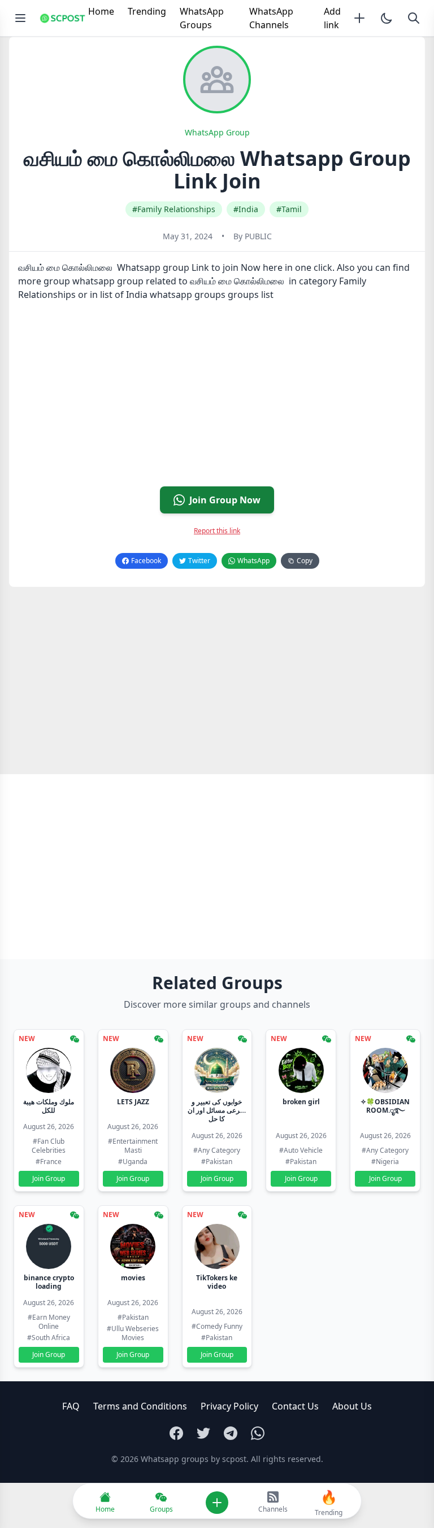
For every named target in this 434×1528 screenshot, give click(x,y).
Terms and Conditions (140, 1406)
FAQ (71, 1406)
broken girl (301, 1102)
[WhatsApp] (257, 1433)
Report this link (217, 530)
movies (133, 1278)
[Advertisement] (217, 398)
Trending (147, 11)
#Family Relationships (173, 209)
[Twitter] (203, 1433)
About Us (352, 1406)
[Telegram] (230, 1433)
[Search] (413, 18)
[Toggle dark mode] (386, 18)
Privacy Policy (229, 1406)
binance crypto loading (49, 1282)
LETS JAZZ (133, 1102)
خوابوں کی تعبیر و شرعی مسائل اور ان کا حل (217, 1110)
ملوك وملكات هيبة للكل (48, 1106)
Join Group (48, 1178)
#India (245, 209)
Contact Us (295, 1406)
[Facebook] (176, 1433)
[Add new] (359, 18)
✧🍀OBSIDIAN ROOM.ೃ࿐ (385, 1106)
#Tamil (289, 209)
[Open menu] (20, 18)
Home (101, 11)
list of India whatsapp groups (162, 294)
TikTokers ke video (216, 1282)
